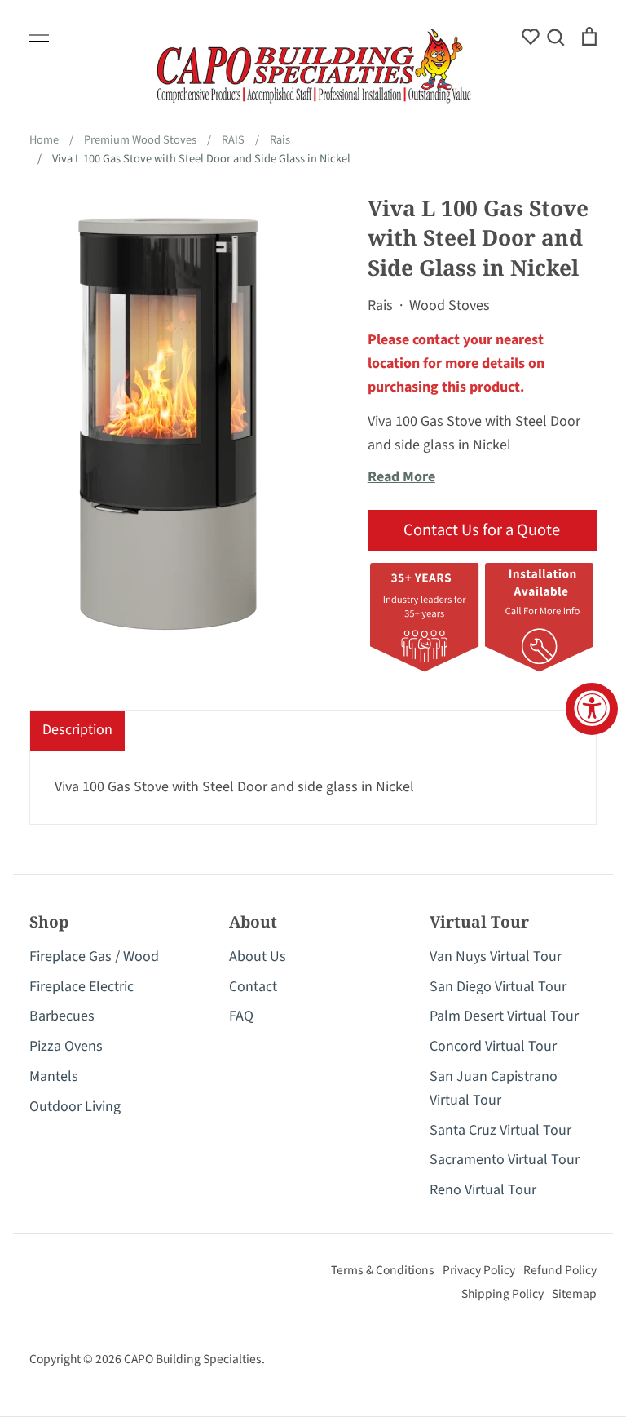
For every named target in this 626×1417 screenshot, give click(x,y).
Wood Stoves (449, 305)
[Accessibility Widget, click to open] (592, 709)
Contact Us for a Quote (481, 530)
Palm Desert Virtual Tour (504, 1016)
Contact (253, 986)
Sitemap (574, 1294)
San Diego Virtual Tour (498, 986)
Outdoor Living (75, 1106)
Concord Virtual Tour (493, 1046)
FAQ (241, 1016)
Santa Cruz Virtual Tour (500, 1130)
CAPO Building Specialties (193, 1359)
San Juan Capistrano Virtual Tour (494, 1088)
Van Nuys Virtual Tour (496, 956)
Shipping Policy (502, 1294)
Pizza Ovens (66, 1046)
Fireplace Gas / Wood (94, 956)
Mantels (53, 1076)
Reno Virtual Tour (483, 1190)
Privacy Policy (479, 1270)
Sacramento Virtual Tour (505, 1159)
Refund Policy (560, 1270)
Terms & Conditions (382, 1270)
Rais (380, 305)
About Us (257, 956)
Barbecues (62, 1016)
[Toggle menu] (39, 35)
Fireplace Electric (81, 986)
